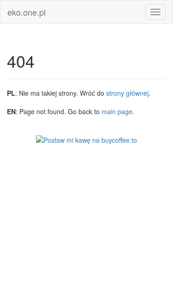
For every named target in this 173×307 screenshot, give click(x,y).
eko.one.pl (26, 12)
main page (116, 111)
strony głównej (127, 93)
